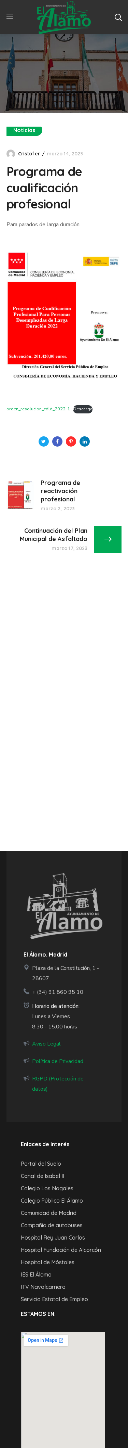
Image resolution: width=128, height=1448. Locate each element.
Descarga (83, 409)
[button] (118, 17)
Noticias (24, 130)
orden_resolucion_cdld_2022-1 (38, 409)
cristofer (29, 154)
